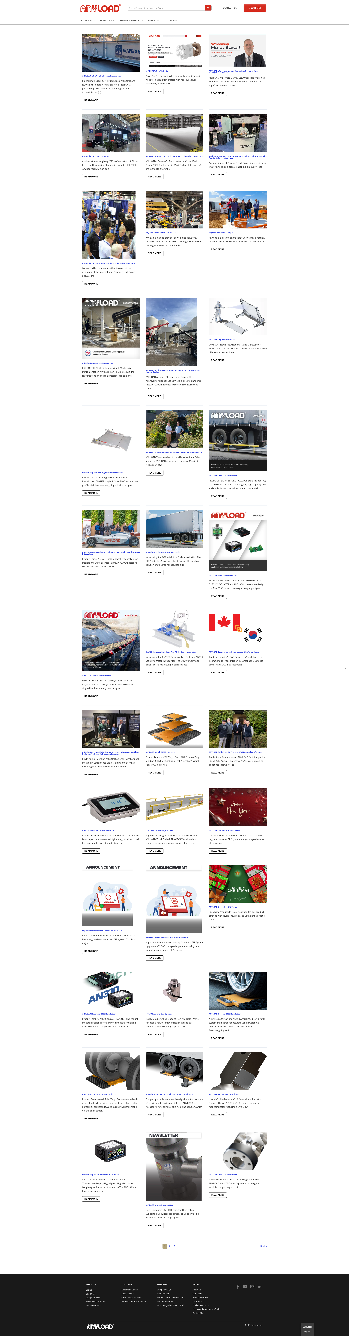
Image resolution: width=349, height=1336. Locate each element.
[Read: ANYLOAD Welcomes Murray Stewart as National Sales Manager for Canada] (237, 50)
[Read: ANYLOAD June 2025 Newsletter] (238, 1151)
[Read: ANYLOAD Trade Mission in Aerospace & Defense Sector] (238, 628)
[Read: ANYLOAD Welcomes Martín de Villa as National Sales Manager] (175, 428)
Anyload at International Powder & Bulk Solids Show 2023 (108, 263)
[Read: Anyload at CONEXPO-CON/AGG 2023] (175, 209)
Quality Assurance (200, 1305)
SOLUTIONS (126, 1284)
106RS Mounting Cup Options (159, 1014)
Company (171, 20)
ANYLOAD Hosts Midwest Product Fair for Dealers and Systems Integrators (111, 553)
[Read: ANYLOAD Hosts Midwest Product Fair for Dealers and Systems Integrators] (111, 528)
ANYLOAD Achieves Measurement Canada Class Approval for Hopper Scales (173, 371)
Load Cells (91, 1293)
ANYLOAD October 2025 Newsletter (225, 1014)
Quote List (255, 7)
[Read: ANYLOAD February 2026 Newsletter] (111, 807)
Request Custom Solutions (133, 1301)
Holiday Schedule (200, 1297)
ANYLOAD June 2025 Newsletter (223, 1174)
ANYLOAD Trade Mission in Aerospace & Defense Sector (234, 652)
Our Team (197, 1293)
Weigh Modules (93, 1297)
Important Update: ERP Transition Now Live (102, 930)
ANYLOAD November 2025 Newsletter (99, 1014)
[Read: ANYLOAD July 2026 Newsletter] (238, 316)
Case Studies (127, 1293)
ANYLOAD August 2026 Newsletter (97, 363)
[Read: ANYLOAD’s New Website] (174, 50)
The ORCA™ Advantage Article (159, 830)
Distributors (198, 1301)
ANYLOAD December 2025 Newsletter (225, 907)
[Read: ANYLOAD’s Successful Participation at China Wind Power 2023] (175, 132)
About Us (196, 1289)
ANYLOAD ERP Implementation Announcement (167, 937)
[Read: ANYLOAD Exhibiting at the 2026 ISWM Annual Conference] (238, 728)
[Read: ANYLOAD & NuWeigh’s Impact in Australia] (111, 52)
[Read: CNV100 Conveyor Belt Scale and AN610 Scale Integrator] (175, 628)
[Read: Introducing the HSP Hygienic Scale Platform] (111, 439)
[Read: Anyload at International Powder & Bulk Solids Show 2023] (109, 224)
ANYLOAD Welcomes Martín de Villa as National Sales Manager (174, 452)
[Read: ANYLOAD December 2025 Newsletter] (238, 883)
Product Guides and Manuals (170, 1297)
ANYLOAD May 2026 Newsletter (223, 575)
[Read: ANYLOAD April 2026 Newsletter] (111, 640)
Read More (91, 99)
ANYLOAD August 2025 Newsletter (224, 1094)
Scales (89, 1289)
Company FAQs (164, 1289)
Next (263, 1246)
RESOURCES (153, 20)
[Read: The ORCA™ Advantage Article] (175, 807)
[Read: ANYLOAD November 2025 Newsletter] (111, 990)
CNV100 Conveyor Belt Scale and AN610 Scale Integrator (171, 652)
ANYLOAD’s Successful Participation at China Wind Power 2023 (174, 156)
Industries (106, 20)
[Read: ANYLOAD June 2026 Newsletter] (238, 440)
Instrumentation (93, 1305)
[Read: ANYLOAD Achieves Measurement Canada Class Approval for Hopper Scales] (171, 331)
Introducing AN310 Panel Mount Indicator (101, 1174)
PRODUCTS (91, 1284)
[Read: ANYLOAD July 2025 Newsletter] (174, 1166)
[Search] (208, 8)
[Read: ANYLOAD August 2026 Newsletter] (111, 328)
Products (86, 20)
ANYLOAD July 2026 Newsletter (222, 339)
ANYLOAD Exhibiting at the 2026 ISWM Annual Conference (235, 752)
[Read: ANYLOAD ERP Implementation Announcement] (174, 898)
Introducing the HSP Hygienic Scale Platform (103, 472)
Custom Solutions (129, 20)
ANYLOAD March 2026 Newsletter (160, 752)
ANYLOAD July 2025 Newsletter (159, 1205)
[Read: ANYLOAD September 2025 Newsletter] (111, 1070)
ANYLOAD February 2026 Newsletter (98, 830)
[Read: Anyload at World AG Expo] (238, 209)
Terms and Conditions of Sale (206, 1309)
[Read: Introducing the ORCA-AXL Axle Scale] (175, 528)
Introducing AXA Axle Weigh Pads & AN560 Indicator (169, 1094)
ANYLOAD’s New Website (157, 71)
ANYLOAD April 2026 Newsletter (96, 675)
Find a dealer (163, 1293)
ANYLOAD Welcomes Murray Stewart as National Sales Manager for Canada (233, 72)
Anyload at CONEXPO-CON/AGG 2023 (162, 232)
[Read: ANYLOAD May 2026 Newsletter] (238, 540)
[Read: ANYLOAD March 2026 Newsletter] (175, 728)
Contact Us (230, 7)
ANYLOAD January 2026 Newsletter (224, 830)
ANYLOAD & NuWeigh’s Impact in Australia (101, 76)
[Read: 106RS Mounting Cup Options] (175, 990)
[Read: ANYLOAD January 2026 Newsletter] (238, 807)
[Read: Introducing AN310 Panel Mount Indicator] (111, 1151)
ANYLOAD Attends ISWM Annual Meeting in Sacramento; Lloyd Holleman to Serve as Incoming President (110, 753)
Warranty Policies (165, 1301)
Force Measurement (95, 1301)
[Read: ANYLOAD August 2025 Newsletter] (238, 1070)
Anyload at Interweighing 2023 (96, 156)
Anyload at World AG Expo (221, 232)
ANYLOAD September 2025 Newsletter (99, 1094)
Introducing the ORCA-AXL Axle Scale (163, 552)
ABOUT (195, 1284)
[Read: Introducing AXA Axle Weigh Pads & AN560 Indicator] (175, 1070)
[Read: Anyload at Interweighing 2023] (111, 132)
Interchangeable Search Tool (170, 1305)
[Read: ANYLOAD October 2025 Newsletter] (238, 990)
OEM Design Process (131, 1297)
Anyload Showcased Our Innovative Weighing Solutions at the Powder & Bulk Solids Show (238, 157)
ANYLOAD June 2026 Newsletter (223, 475)
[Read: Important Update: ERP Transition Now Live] (107, 895)
